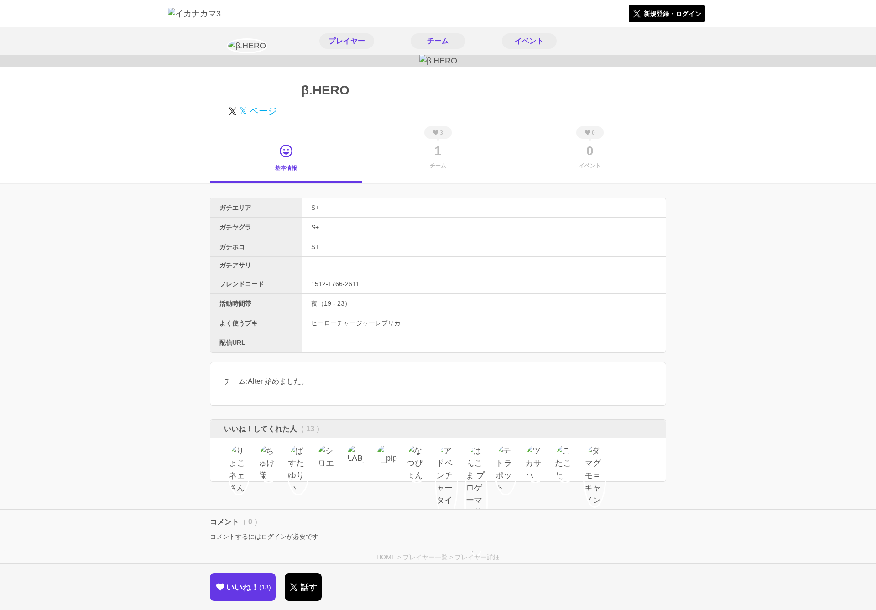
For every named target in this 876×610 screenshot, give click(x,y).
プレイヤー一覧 (425, 557)
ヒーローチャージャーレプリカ (356, 323)
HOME (386, 557)
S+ (315, 207)
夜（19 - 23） (331, 303)
